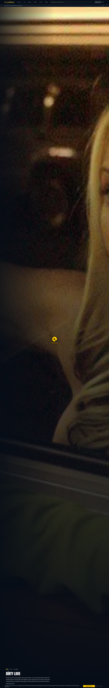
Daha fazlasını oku (10, 683)
